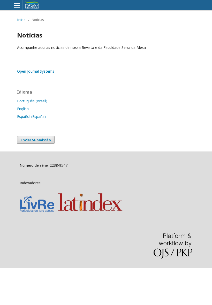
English (23, 108)
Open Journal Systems (35, 71)
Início (21, 19)
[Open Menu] (17, 5)
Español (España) (31, 116)
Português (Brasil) (32, 100)
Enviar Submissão (36, 140)
